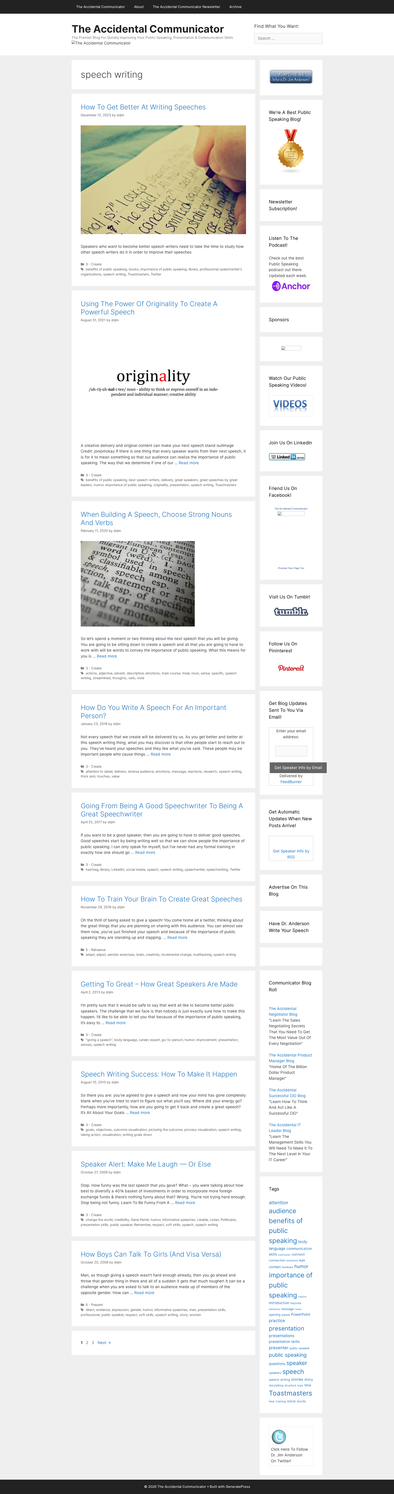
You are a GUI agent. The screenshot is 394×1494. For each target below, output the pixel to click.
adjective (105, 673)
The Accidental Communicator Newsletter (186, 7)
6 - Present (94, 1305)
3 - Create (93, 264)
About (139, 7)
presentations (281, 1335)
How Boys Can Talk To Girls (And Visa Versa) (151, 1254)
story (184, 1315)
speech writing (114, 274)
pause (286, 1314)
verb (131, 678)
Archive (235, 7)
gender (135, 1310)
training (281, 1401)
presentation (179, 485)
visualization (111, 1135)
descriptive (135, 673)
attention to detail (99, 771)
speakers (275, 1373)
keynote (295, 1303)
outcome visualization (130, 1130)
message (179, 771)
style (300, 1385)
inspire (302, 1296)
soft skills (173, 1225)
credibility (121, 1220)
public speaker (121, 1225)
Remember (142, 1225)
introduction (279, 1303)
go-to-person (172, 1040)
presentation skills (94, 1225)
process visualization (200, 1130)
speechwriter (195, 869)
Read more (189, 463)
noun (195, 673)
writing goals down (137, 1135)
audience (282, 1211)
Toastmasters (138, 274)
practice (277, 1320)
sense (205, 673)
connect (298, 1254)
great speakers (186, 480)
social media (135, 869)
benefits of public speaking (106, 269)
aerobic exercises (121, 954)
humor (99, 485)
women (195, 1315)
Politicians (228, 1220)
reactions (195, 771)
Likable (202, 1220)
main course (171, 673)
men (192, 1310)
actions (91, 673)
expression (120, 1310)
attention (278, 1202)
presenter (278, 1347)
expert (155, 1040)
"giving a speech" (99, 1040)
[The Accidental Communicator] (291, 514)
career (143, 1040)
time (307, 1385)
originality (160, 485)
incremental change (176, 954)
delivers (120, 771)
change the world (99, 1220)
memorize (274, 1309)
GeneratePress (238, 1486)
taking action (90, 1135)
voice (291, 1401)
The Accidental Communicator (100, 7)
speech (152, 869)
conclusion (284, 1254)
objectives (104, 1130)
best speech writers (144, 480)
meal (185, 673)
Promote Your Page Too (291, 568)
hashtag (92, 869)
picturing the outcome (165, 1130)
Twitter (156, 274)
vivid (140, 678)
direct (90, 1310)
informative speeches (178, 1220)
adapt (90, 954)
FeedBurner (291, 781)
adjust (101, 954)
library (193, 269)
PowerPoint (300, 1314)
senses (86, 1044)
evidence (103, 1310)
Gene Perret (140, 1220)
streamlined (102, 678)
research (210, 771)
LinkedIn (117, 869)
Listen (214, 1220)
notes (298, 1309)
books (134, 269)
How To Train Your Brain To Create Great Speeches (161, 899)
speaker (296, 1362)
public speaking (288, 1355)
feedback (287, 1267)
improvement (206, 1040)
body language (125, 1040)
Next (104, 1342)
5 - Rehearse (96, 950)
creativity (153, 954)
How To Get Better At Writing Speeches (143, 107)
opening (274, 1314)
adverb (119, 673)
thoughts (119, 678)
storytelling (276, 1385)
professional (90, 1315)
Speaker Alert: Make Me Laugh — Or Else (146, 1164)
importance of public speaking (163, 269)
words (301, 1401)
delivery (167, 480)
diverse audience (141, 771)
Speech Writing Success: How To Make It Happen (159, 1074)
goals (90, 1130)
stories (297, 1379)
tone (272, 1401)
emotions (152, 673)
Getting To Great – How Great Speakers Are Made (159, 984)
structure (290, 1385)
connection (277, 1260)
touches (103, 776)
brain (140, 954)
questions (277, 1364)
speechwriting (217, 869)
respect (158, 1225)
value (115, 776)
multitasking (202, 954)
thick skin (88, 776)
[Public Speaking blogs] (291, 172)
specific (217, 673)
